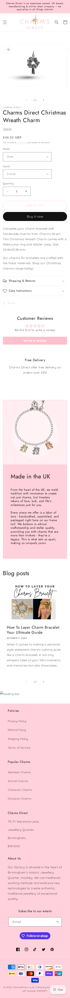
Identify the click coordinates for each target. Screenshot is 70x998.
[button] (5, 22)
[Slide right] (43, 100)
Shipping (21, 142)
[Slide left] (26, 100)
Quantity (8, 183)
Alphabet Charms (19, 772)
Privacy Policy (17, 721)
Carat (6, 166)
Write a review (35, 341)
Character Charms (20, 790)
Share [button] (11, 303)
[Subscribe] (57, 921)
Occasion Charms (20, 798)
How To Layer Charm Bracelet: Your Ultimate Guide (33, 630)
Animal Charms (18, 781)
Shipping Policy (18, 739)
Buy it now (35, 216)
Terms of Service (19, 747)
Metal (6, 148)
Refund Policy (17, 730)
